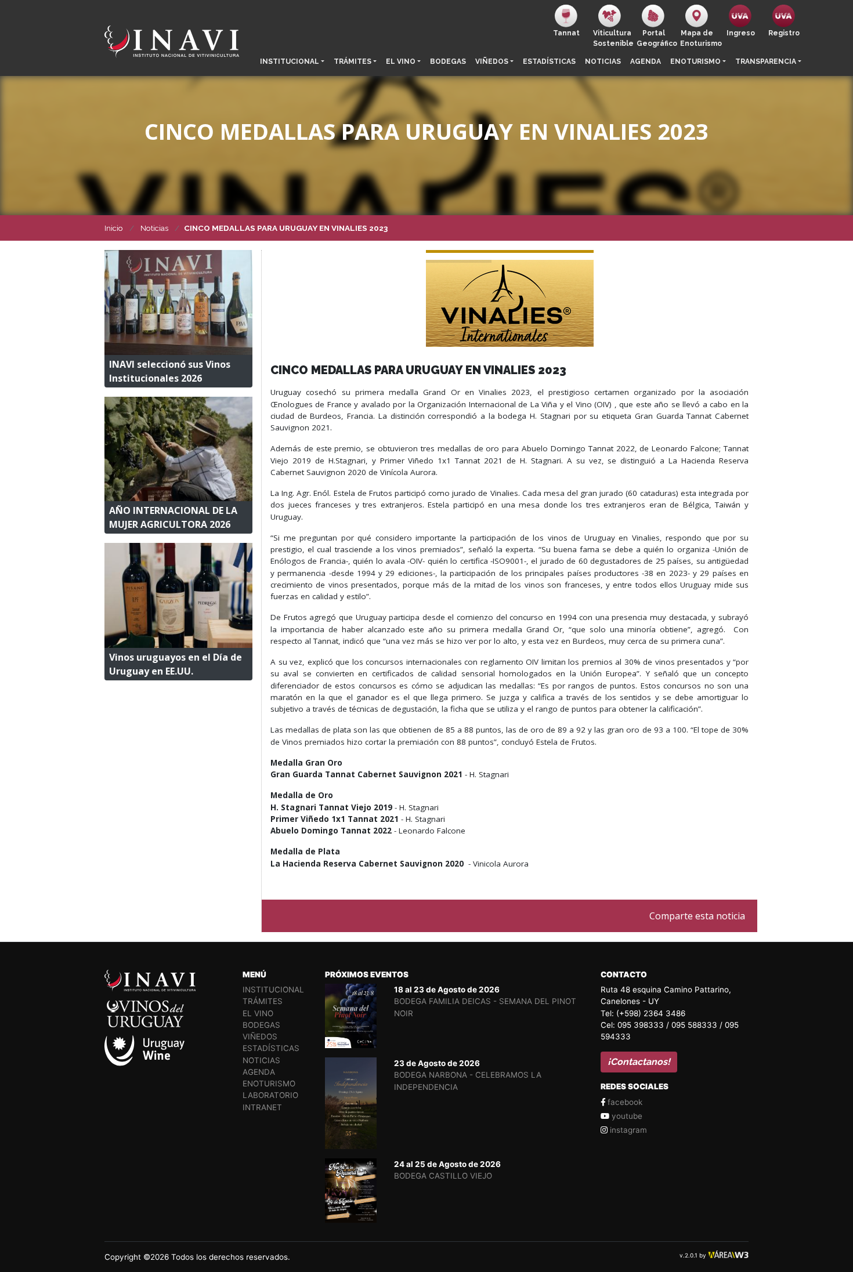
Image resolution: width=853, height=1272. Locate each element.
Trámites (352, 61)
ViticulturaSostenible (612, 38)
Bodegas (448, 61)
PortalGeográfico (656, 38)
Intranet (262, 1107)
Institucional (289, 61)
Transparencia (765, 61)
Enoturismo (695, 61)
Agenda (645, 61)
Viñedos (491, 61)
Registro (784, 33)
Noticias (603, 61)
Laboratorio (270, 1095)
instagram (627, 1130)
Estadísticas (549, 61)
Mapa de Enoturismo (699, 38)
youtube (625, 1116)
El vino (400, 61)
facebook (623, 1102)
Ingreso (741, 33)
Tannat (566, 33)
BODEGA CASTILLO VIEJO (443, 1175)
